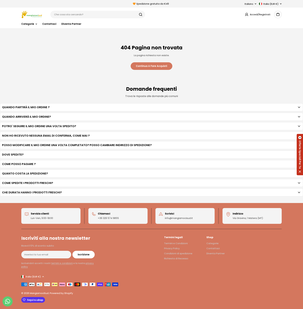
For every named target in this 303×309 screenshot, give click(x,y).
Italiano (249, 4)
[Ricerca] (141, 14)
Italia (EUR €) (271, 3)
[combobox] (97, 14)
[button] (300, 154)
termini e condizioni (62, 263)
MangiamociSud (39, 293)
